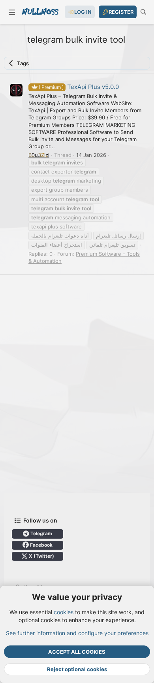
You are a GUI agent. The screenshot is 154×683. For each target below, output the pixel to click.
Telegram (40, 533)
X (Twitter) (41, 556)
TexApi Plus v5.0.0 (79, 87)
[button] (12, 12)
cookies (63, 612)
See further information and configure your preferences (77, 633)
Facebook (41, 545)
